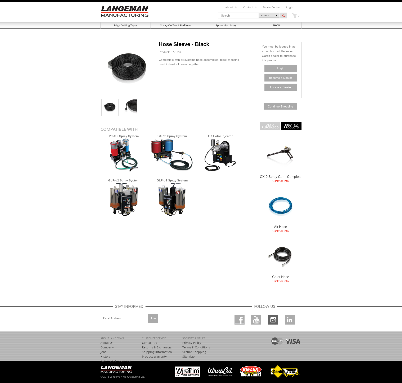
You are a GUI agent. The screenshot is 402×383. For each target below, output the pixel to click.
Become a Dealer (280, 77)
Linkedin (290, 320)
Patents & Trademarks (115, 361)
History (105, 356)
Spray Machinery (226, 25)
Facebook (239, 320)
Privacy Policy (191, 343)
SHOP (276, 25)
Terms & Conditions (196, 347)
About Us (106, 343)
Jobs (103, 352)
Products (265, 15)
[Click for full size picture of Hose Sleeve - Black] (128, 96)
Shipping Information (157, 352)
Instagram (273, 320)
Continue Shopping (280, 106)
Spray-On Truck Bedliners (176, 25)
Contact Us (149, 343)
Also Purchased (270, 126)
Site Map (188, 356)
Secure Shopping (194, 352)
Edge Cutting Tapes (125, 25)
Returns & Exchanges (157, 347)
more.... (281, 163)
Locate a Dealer (280, 87)
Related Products (291, 126)
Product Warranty (154, 356)
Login (289, 7)
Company (107, 347)
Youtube (256, 320)
